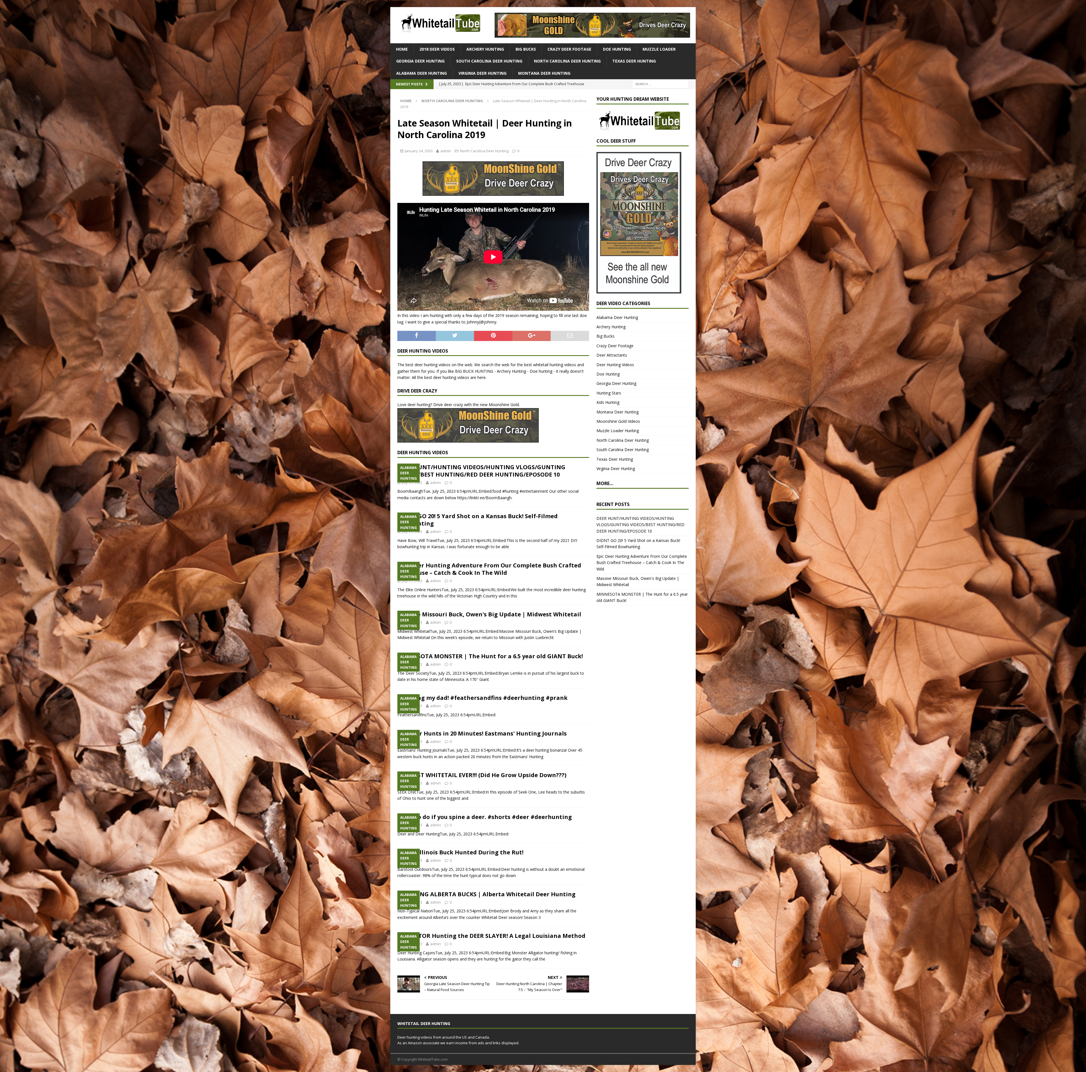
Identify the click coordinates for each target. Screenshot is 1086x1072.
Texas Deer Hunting (634, 61)
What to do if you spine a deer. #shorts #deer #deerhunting (484, 817)
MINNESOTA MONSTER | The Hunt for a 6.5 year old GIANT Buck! (490, 656)
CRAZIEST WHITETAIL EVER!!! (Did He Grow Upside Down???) (481, 775)
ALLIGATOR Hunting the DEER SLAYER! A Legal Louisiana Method (491, 936)
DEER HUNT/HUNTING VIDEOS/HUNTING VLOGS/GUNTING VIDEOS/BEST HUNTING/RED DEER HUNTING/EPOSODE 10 (481, 470)
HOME (402, 49)
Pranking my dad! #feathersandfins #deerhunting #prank (482, 698)
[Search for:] (660, 84)
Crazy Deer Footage (569, 49)
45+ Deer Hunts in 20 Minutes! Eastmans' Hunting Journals (482, 733)
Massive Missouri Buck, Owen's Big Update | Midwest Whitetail (489, 614)
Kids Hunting (607, 402)
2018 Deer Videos (437, 49)
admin (445, 150)
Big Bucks (526, 49)
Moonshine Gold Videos (618, 421)
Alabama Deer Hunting (421, 73)
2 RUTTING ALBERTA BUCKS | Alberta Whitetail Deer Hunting (486, 894)
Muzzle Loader (659, 49)
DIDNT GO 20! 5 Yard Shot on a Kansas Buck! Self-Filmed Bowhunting (477, 519)
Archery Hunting (485, 49)
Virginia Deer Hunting (482, 73)
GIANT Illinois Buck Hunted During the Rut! (460, 852)
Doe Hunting (617, 49)
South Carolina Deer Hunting (489, 61)
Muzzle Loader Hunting (617, 430)
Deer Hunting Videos (615, 364)
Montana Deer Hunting (544, 73)
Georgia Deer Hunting (420, 61)
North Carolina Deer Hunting (567, 61)
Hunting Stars (608, 393)
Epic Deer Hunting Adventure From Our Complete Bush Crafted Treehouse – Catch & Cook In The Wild (489, 568)
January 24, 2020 (418, 150)
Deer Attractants (611, 355)
